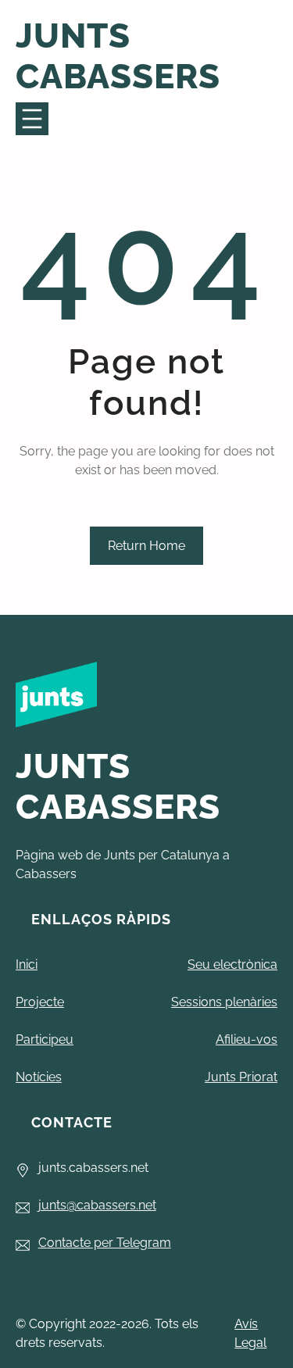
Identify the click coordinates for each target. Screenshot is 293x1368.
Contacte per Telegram (104, 1242)
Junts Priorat (241, 1077)
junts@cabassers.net (97, 1205)
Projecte (40, 1002)
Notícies (39, 1077)
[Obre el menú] (32, 118)
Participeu (44, 1039)
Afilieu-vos (246, 1039)
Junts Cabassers (118, 56)
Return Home (146, 545)
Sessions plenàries (224, 1002)
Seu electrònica (232, 964)
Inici (27, 964)
